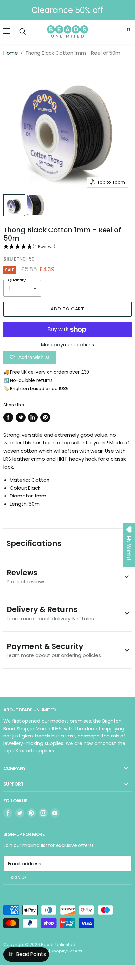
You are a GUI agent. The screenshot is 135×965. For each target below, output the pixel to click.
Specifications (34, 543)
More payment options (67, 344)
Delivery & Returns (50, 613)
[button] (67, 247)
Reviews (26, 576)
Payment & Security (54, 649)
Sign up (19, 877)
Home (10, 53)
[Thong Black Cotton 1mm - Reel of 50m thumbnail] (14, 205)
